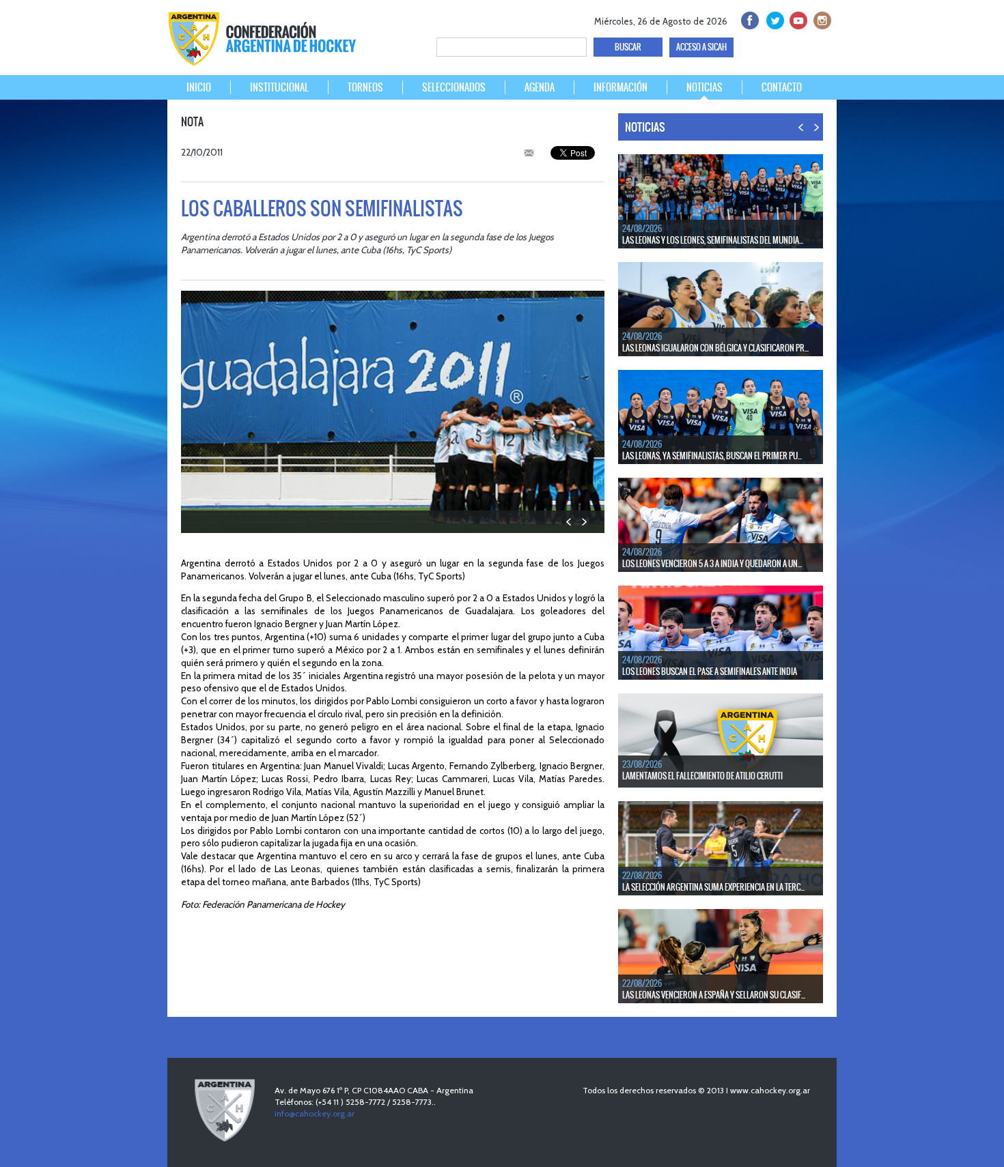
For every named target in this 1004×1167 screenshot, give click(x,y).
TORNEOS (365, 87)
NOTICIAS (704, 87)
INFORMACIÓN (620, 87)
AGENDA (540, 87)
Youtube (797, 19)
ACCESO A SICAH (701, 47)
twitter (773, 19)
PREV (569, 521)
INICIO (198, 87)
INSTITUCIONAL (279, 87)
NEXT (583, 521)
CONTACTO (782, 87)
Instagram (821, 19)
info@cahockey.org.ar (314, 1113)
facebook (749, 19)
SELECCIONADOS (454, 87)
